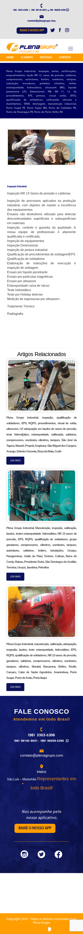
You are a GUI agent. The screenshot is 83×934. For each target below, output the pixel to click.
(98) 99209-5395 (58, 9)
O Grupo (27, 57)
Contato (65, 57)
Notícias (46, 57)
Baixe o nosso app (32, 30)
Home (10, 57)
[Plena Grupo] (32, 48)
